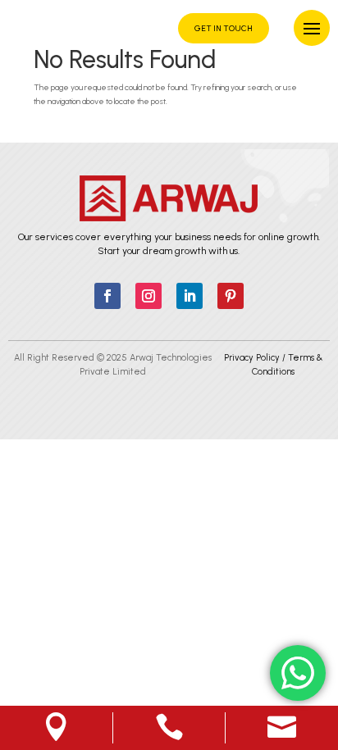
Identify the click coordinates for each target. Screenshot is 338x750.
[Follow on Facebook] (107, 296)
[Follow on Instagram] (148, 296)
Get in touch (223, 28)
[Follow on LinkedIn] (189, 296)
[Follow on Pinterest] (230, 296)
